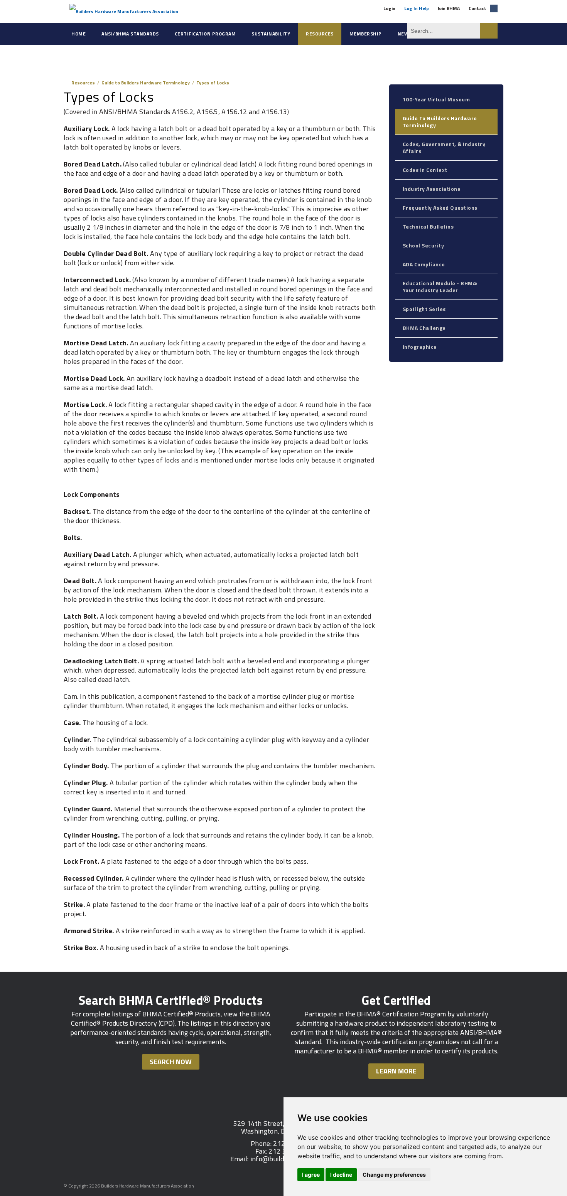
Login (389, 8)
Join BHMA (449, 8)
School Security (423, 245)
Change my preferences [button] (394, 1174)
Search (489, 31)
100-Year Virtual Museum (436, 99)
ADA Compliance (424, 264)
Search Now (171, 1061)
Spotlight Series (424, 309)
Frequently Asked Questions (440, 208)
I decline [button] (341, 1174)
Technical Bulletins (428, 226)
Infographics (420, 347)
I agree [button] (311, 1174)
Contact (477, 8)
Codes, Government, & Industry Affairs (444, 147)
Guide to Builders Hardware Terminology (440, 121)
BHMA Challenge (424, 328)
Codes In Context (425, 170)
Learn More (396, 1071)
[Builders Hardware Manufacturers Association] (123, 11)
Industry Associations (432, 189)
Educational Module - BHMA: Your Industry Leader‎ (440, 286)
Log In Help (416, 8)
